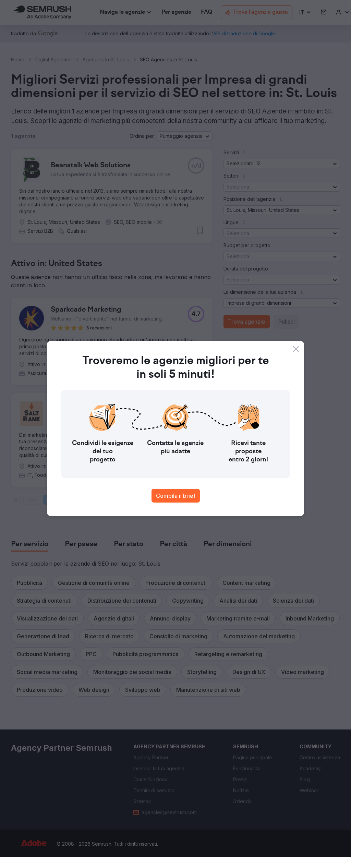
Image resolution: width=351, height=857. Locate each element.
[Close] (296, 349)
